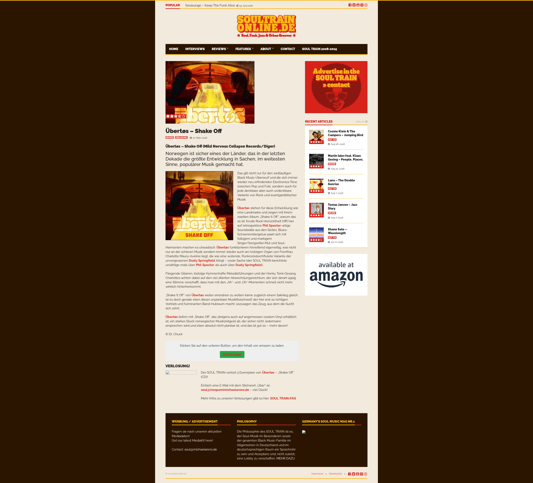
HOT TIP (332, 140)
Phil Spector (272, 225)
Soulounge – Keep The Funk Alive (210, 5)
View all (360, 121)
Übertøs (173, 146)
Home (173, 49)
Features (243, 49)
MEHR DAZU (285, 458)
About (266, 49)
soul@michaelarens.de (200, 449)
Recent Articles (319, 121)
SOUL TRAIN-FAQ (283, 398)
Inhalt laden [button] (232, 354)
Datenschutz (335, 473)
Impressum (317, 473)
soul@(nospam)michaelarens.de (225, 390)
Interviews (195, 49)
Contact (288, 49)
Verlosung (181, 138)
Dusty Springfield (202, 260)
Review (169, 138)
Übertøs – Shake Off (194, 131)
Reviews (219, 49)
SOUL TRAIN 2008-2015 (319, 49)
